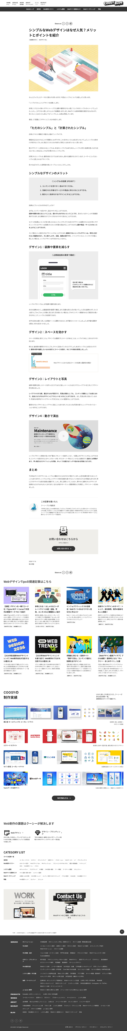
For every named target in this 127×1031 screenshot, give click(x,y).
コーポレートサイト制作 (47, 946)
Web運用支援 (27, 966)
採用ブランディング (85, 959)
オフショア (26, 1008)
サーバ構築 (58, 869)
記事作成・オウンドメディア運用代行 (51, 980)
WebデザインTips (43, 39)
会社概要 (25, 1001)
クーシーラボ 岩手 (61, 1001)
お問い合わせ (69, 1027)
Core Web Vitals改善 (69, 969)
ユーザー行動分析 (56, 966)
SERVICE (14, 942)
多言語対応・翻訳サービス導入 (75, 976)
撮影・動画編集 (73, 863)
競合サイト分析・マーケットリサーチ (51, 986)
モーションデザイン (75, 962)
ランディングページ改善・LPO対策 (50, 969)
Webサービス (83, 7)
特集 (5, 879)
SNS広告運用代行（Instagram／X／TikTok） (94, 983)
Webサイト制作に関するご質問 (49, 990)
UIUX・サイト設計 (15, 7)
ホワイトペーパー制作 (46, 962)
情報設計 (72, 953)
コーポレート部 (105, 1005)
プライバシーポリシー (81, 1027)
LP (75, 860)
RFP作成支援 (64, 953)
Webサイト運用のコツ (10, 872)
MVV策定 (43, 959)
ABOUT (14, 1002)
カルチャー (65, 7)
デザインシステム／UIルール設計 (57, 959)
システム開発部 (57, 1005)
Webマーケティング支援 (71, 980)
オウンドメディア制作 (96, 946)
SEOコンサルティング (47, 983)
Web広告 (72, 876)
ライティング (82, 863)
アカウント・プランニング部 (72, 1005)
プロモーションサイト (58, 997)
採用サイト (101, 624)
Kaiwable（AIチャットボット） (32, 994)
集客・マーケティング (29, 980)
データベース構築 (67, 869)
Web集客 (99, 980)
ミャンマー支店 (84, 1001)
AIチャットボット (24, 869)
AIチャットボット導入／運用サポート (60, 942)
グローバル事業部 (36, 1008)
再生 (63, 436)
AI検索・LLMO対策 (24, 876)
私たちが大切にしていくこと (38, 1001)
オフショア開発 (106, 973)
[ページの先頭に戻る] (122, 931)
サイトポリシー (94, 1027)
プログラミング (33, 869)
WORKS (14, 998)
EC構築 (41, 869)
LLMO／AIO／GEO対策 (88, 980)
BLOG (13, 1012)
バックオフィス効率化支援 (48, 973)
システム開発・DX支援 (29, 973)
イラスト (114, 7)
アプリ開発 (81, 973)
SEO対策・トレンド (43, 7)
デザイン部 (48, 1005)
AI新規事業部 (27, 1005)
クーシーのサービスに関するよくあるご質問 (74, 990)
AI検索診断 (43, 942)
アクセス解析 (65, 876)
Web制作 (25, 946)
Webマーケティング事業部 (91, 1005)
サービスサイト (71, 997)
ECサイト (33, 860)
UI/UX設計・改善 (69, 966)
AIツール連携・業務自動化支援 (82, 942)
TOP (14, 933)
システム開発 (7, 869)
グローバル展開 (58, 949)
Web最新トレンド (54, 7)
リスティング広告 (73, 983)
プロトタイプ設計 (82, 953)
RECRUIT (14, 1006)
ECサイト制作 (72, 946)
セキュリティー (96, 7)
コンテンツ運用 (37, 872)
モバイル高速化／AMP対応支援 (100, 969)
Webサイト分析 (45, 966)
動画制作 (64, 962)
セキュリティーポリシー (106, 1027)
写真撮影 (57, 962)
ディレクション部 (37, 1005)
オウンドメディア (42, 860)
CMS (95, 7)
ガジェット (40, 879)
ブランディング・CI (82, 860)
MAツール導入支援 (58, 976)
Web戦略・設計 (27, 953)
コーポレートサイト (40, 626)
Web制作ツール (104, 7)
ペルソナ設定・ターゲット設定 (49, 953)
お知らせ (51, 1001)
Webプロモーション (46, 949)
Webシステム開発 (63, 973)
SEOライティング (61, 983)
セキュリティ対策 (45, 976)
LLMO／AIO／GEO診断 (50, 994)
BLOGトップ (30, 9)
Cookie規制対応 (45, 956)
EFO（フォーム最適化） (101, 966)
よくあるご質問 (47, 1008)
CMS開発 (73, 973)
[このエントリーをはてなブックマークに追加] (70, 23)
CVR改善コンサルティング (84, 966)
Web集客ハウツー (82, 876)
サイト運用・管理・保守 (25, 872)
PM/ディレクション (43, 7)
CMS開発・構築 (49, 869)
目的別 (6, 860)
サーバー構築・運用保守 (93, 973)
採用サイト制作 (61, 946)
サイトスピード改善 (84, 969)
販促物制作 (104, 959)
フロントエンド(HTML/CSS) (60, 863)
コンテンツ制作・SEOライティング (51, 876)
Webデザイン (73, 959)
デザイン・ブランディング (30, 960)
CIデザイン (96, 959)
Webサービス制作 (83, 946)
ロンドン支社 (72, 1001)
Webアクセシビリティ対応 (97, 953)
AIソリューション (28, 942)
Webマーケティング (10, 876)
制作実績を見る (62, 798)
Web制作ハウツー (33, 39)
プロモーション (59, 860)
